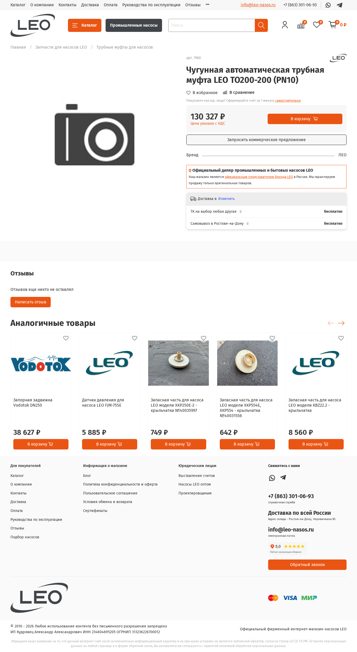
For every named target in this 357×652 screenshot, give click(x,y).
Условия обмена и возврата (107, 502)
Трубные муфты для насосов (124, 47)
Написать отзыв (30, 301)
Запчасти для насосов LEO (61, 47)
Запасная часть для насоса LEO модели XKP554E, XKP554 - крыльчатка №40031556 (246, 407)
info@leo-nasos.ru (258, 4)
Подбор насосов (24, 537)
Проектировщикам (195, 493)
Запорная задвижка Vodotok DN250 (33, 402)
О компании (42, 4)
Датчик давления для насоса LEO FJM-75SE (103, 402)
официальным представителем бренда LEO (259, 177)
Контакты (68, 4)
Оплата (111, 4)
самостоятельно (288, 100)
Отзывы (193, 4)
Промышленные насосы (134, 25)
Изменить (226, 199)
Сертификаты (95, 511)
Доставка (90, 4)
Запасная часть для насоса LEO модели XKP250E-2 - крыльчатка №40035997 (177, 405)
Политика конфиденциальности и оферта (120, 484)
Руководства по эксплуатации (151, 4)
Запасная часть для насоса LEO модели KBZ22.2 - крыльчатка (315, 405)
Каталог (18, 4)
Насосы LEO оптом (195, 484)
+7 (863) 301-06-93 (300, 4)
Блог (87, 476)
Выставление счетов (197, 476)
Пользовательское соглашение (110, 493)
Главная (18, 47)
